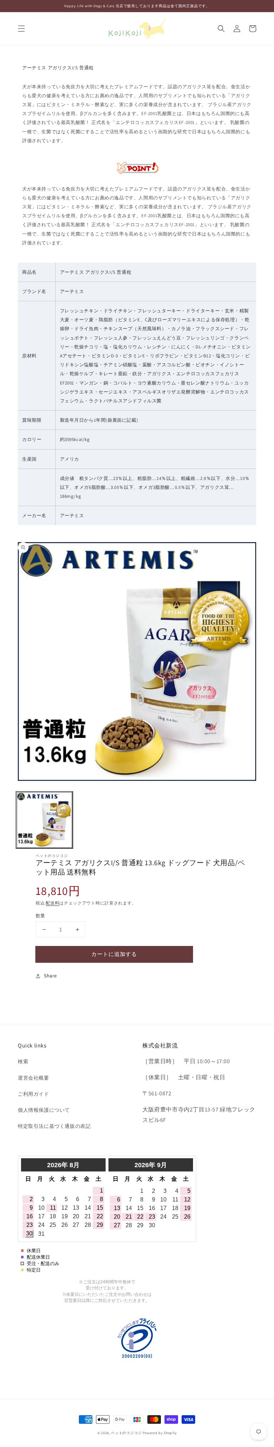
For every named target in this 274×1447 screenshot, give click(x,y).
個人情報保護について (44, 1110)
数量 (40, 916)
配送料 (52, 903)
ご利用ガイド (33, 1094)
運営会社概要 (33, 1078)
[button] (21, 28)
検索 (23, 1061)
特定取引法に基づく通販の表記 (54, 1126)
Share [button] (50, 975)
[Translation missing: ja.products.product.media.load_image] (44, 820)
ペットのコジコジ (126, 1433)
